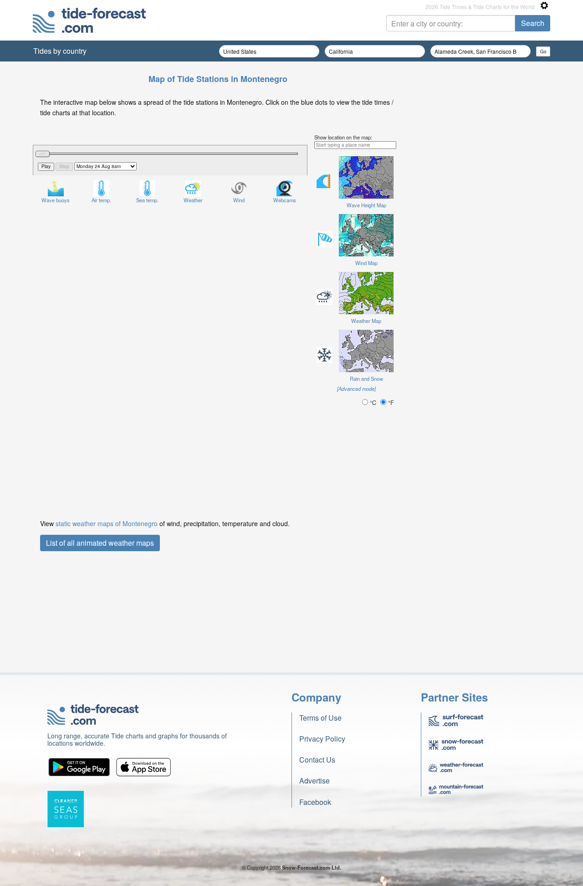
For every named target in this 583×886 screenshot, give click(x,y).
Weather (193, 200)
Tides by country (60, 51)
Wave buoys (55, 200)
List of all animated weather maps (100, 543)
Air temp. (101, 200)
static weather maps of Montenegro (107, 523)
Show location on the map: (343, 137)
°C (373, 402)
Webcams (284, 200)
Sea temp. (147, 200)
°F (390, 402)
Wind (239, 200)
